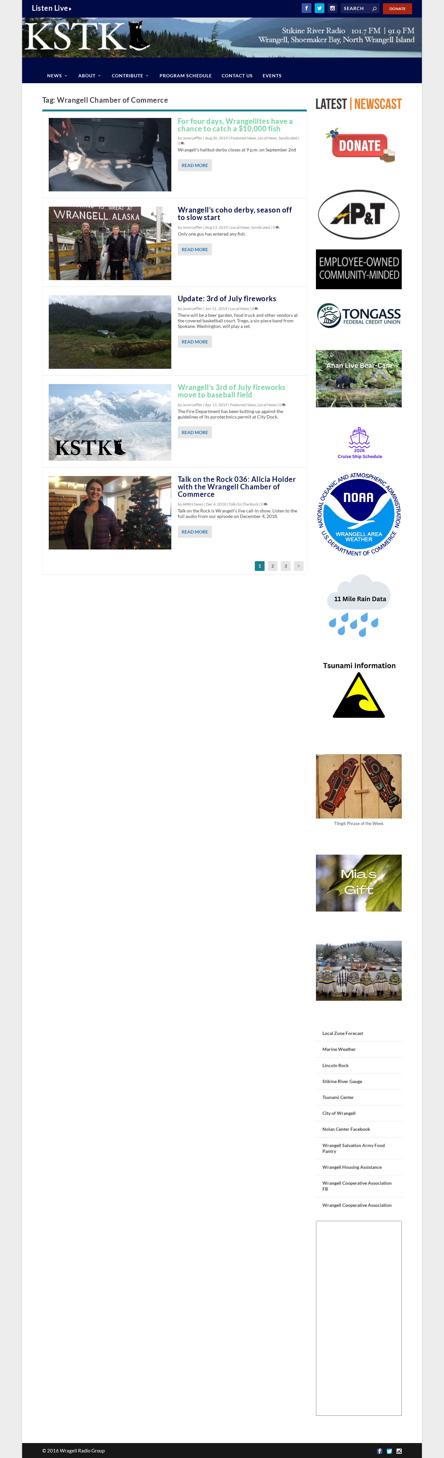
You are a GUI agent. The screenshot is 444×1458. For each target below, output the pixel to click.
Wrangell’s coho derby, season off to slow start (235, 213)
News (54, 75)
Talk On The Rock (243, 504)
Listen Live (50, 8)
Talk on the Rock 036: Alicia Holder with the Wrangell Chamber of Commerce (237, 486)
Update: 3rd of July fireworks (227, 298)
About (87, 75)
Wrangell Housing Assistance (352, 1167)
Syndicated (288, 137)
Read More (195, 165)
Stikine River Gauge (342, 1081)
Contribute (127, 75)
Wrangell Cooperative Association (357, 1205)
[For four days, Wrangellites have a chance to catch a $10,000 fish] (110, 154)
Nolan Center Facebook (346, 1129)
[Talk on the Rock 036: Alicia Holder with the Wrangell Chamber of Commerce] (110, 512)
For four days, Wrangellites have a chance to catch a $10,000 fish (235, 125)
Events (272, 75)
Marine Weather (339, 1049)
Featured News (243, 137)
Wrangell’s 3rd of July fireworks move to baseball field (232, 391)
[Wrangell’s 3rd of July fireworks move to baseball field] (110, 422)
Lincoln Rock (335, 1065)
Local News (267, 137)
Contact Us (237, 75)
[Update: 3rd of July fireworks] (110, 332)
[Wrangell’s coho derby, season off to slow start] (110, 243)
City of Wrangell (339, 1113)
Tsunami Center (338, 1097)
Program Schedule (186, 75)
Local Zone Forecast (342, 1033)
